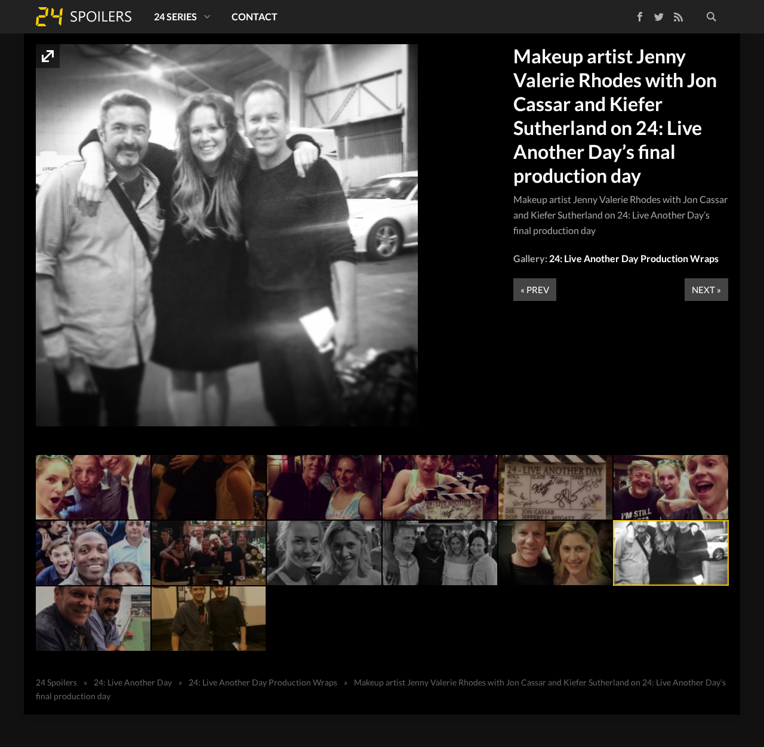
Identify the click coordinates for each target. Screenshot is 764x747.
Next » (706, 289)
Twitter (658, 16)
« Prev (534, 289)
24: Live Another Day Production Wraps (634, 258)
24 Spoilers (83, 16)
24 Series (175, 16)
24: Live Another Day (133, 682)
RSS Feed (678, 16)
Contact (255, 16)
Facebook (631, 14)
